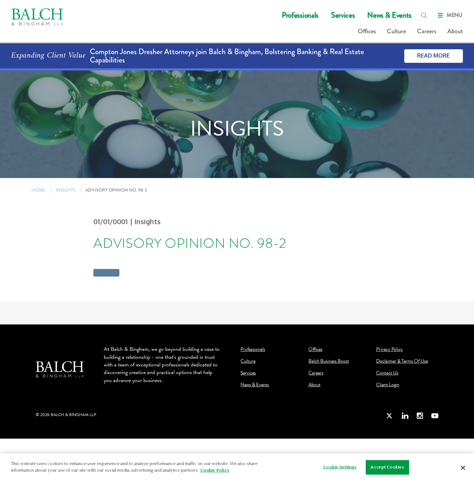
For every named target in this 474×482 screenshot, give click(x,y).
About (455, 31)
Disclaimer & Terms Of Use (402, 361)
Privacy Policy (389, 349)
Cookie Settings (339, 467)
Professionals (300, 15)
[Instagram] (420, 416)
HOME (38, 190)
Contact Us (387, 373)
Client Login (387, 384)
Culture (396, 31)
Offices (367, 31)
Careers (426, 31)
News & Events (389, 15)
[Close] (463, 468)
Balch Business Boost (328, 361)
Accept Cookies (387, 467)
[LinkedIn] (404, 416)
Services (343, 15)
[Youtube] (434, 416)
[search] (424, 15)
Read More (433, 55)
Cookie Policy (214, 470)
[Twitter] (389, 416)
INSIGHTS (65, 190)
